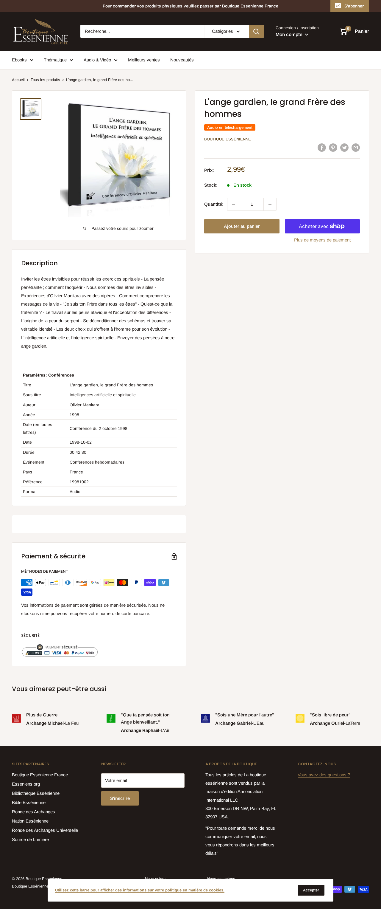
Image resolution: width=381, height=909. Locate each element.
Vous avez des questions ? (324, 774)
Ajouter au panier (242, 226)
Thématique (55, 59)
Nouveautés (182, 59)
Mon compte (290, 34)
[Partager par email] (356, 147)
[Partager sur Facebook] (322, 147)
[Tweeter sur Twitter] (344, 147)
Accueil (18, 80)
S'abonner (354, 6)
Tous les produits (45, 80)
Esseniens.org (26, 783)
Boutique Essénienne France (40, 774)
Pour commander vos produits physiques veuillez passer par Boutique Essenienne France (190, 6)
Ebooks (19, 59)
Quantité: (214, 204)
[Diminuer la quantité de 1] (233, 204)
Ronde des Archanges (33, 811)
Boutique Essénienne (227, 139)
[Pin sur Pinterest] (333, 147)
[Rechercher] (256, 31)
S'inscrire (120, 798)
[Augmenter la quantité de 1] (270, 204)
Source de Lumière (30, 839)
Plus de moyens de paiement (322, 239)
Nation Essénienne (30, 820)
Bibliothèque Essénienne (36, 793)
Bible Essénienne (29, 802)
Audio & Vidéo (97, 59)
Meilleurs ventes (144, 59)
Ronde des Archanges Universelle (45, 830)
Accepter (311, 890)
